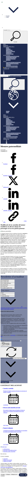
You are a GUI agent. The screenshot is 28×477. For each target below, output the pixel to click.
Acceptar (3, 474)
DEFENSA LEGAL (10, 51)
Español (7, 15)
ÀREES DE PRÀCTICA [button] (8, 46)
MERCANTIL (9, 50)
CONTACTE (6, 68)
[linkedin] (3, 72)
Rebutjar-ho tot (14, 474)
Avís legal (5, 458)
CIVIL (7, 47)
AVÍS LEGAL (6, 449)
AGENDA (8, 65)
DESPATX (5, 45)
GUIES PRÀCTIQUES (11, 57)
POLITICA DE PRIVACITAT (10, 450)
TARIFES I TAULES (10, 58)
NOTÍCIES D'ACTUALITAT (12, 56)
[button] (13, 14)
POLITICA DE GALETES (9, 451)
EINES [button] (4, 61)
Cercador (5, 30)
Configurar (8, 474)
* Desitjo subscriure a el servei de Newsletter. (10, 340)
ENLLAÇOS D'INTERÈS (12, 66)
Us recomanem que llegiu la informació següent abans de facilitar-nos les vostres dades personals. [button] (14, 308)
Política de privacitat (7, 460)
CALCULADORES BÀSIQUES (13, 62)
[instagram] (3, 73)
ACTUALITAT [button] (6, 55)
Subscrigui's (4, 382)
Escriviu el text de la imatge (6, 358)
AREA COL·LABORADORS (11, 67)
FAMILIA (8, 49)
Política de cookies (7, 461)
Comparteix (3, 151)
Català (7, 17)
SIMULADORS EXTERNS (12, 63)
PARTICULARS (9, 54)
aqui (1, 336)
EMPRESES (9, 52)
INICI (4, 44)
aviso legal (13, 335)
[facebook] (3, 71)
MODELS (8, 60)
